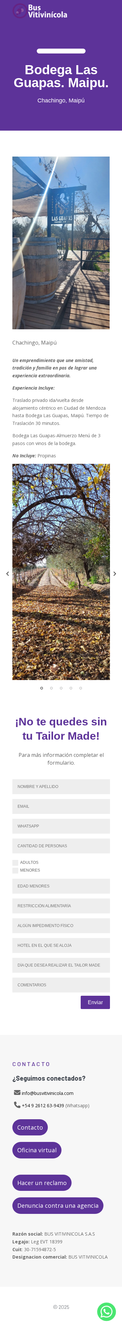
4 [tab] (71, 688)
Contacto (30, 1127)
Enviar (95, 1002)
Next (115, 573)
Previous (7, 573)
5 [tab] (80, 688)
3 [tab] (61, 688)
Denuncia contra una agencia (58, 1205)
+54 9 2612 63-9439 (43, 1105)
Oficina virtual (37, 1150)
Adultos (29, 862)
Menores (30, 870)
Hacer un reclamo (42, 1183)
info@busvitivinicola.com (48, 1093)
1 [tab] (41, 688)
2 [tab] (51, 688)
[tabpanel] (61, 572)
